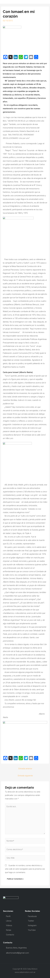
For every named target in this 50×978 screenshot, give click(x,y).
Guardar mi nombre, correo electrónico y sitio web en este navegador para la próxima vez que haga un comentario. (25, 869)
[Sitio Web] (25, 858)
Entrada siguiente (25, 775)
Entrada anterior (25, 768)
